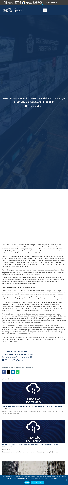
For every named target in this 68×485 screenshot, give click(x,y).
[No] (66, 480)
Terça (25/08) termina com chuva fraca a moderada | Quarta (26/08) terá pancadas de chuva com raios (31, 445)
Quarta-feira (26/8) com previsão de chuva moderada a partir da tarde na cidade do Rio (32, 406)
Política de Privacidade (38, 482)
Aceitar (27, 482)
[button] (45, 10)
